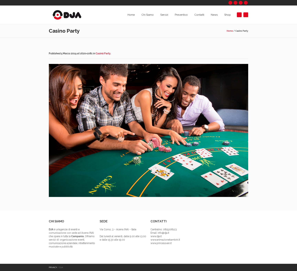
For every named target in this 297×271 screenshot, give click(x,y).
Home (230, 31)
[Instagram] (235, 3)
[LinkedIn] (241, 3)
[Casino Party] (148, 130)
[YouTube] (246, 3)
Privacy (53, 267)
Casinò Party (103, 53)
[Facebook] (230, 3)
